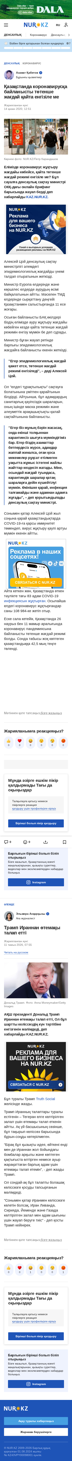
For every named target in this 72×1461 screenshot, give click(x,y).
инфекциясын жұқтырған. (25, 601)
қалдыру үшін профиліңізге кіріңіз (34, 808)
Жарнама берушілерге (35, 1432)
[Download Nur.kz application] (36, 9)
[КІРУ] (66, 25)
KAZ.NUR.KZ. (37, 197)
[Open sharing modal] (45, 842)
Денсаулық (13, 34)
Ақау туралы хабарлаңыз (36, 1421)
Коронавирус (38, 34)
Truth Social (45, 1099)
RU (58, 25)
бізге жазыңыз (51, 713)
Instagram (39, 882)
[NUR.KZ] (36, 25)
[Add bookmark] (64, 842)
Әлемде (9, 904)
